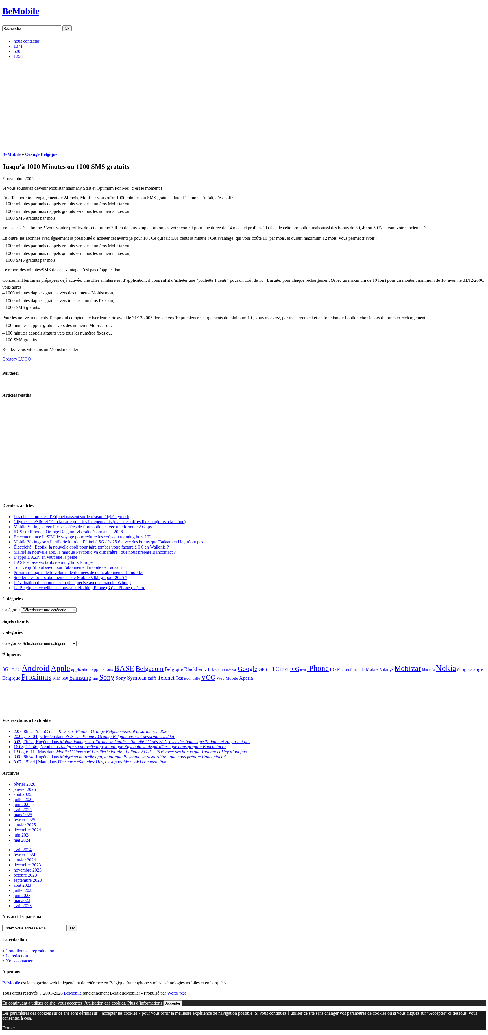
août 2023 (22, 885)
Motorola (428, 670)
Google (247, 668)
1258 (18, 56)
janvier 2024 (25, 859)
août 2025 (22, 794)
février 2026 (24, 784)
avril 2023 (23, 905)
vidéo (196, 678)
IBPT (284, 669)
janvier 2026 (25, 789)
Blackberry (195, 669)
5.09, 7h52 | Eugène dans (132, 741)
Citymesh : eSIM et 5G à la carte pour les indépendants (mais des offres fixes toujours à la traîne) (100, 521)
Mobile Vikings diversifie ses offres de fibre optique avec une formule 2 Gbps (83, 526)
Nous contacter (19, 960)
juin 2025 (22, 804)
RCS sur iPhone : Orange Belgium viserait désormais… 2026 (68, 531)
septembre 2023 (28, 880)
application (81, 669)
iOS (294, 669)
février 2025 (24, 819)
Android (36, 667)
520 (17, 51)
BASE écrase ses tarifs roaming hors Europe (53, 562)
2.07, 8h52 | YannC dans (91, 731)
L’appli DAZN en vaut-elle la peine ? (47, 557)
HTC (273, 669)
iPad (303, 669)
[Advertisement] (244, 106)
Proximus (36, 677)
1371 (18, 46)
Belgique (174, 669)
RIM (56, 678)
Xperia (246, 678)
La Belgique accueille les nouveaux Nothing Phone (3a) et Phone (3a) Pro (79, 587)
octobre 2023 (25, 875)
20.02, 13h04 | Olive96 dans (94, 736)
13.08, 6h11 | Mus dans (130, 751)
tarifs (152, 678)
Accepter (172, 1003)
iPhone (318, 668)
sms (95, 678)
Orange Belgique (41, 154)
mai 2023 (22, 900)
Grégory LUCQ (16, 359)
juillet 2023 (24, 890)
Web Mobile (227, 678)
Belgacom (150, 668)
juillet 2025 (24, 799)
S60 (65, 678)
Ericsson (215, 669)
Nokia (446, 667)
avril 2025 (23, 809)
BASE (124, 668)
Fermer (8, 1027)
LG (333, 669)
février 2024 (24, 854)
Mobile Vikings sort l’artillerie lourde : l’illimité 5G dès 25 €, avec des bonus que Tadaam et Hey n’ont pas (108, 542)
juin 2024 (22, 835)
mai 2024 (22, 840)
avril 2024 (23, 849)
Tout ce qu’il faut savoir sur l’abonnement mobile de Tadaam (68, 567)
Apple (60, 668)
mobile (359, 670)
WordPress (176, 993)
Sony (106, 677)
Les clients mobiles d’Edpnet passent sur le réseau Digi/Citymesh (71, 516)
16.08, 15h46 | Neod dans (120, 746)
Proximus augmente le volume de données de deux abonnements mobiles (78, 572)
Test (179, 678)
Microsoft (345, 669)
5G (18, 669)
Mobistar (408, 668)
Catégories (11, 609)
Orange (462, 670)
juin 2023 (22, 895)
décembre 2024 (27, 829)
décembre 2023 (27, 864)
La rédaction (17, 955)
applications (102, 669)
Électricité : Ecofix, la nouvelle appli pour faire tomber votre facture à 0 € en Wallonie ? (91, 547)
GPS (262, 669)
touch (187, 678)
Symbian (137, 678)
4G (12, 669)
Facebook (230, 669)
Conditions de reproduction (30, 950)
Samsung (80, 677)
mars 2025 (23, 814)
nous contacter (26, 41)
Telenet (166, 677)
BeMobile (20, 11)
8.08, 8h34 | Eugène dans (120, 756)
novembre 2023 (28, 870)
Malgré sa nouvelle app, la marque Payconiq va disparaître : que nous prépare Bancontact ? (95, 552)
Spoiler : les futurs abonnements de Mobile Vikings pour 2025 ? (70, 577)
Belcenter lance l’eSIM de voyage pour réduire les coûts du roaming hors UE (82, 536)
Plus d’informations (144, 1003)
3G (5, 669)
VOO (208, 677)
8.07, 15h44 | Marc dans (90, 761)
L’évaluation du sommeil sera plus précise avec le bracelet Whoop (72, 582)
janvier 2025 (25, 824)
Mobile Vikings (379, 669)
